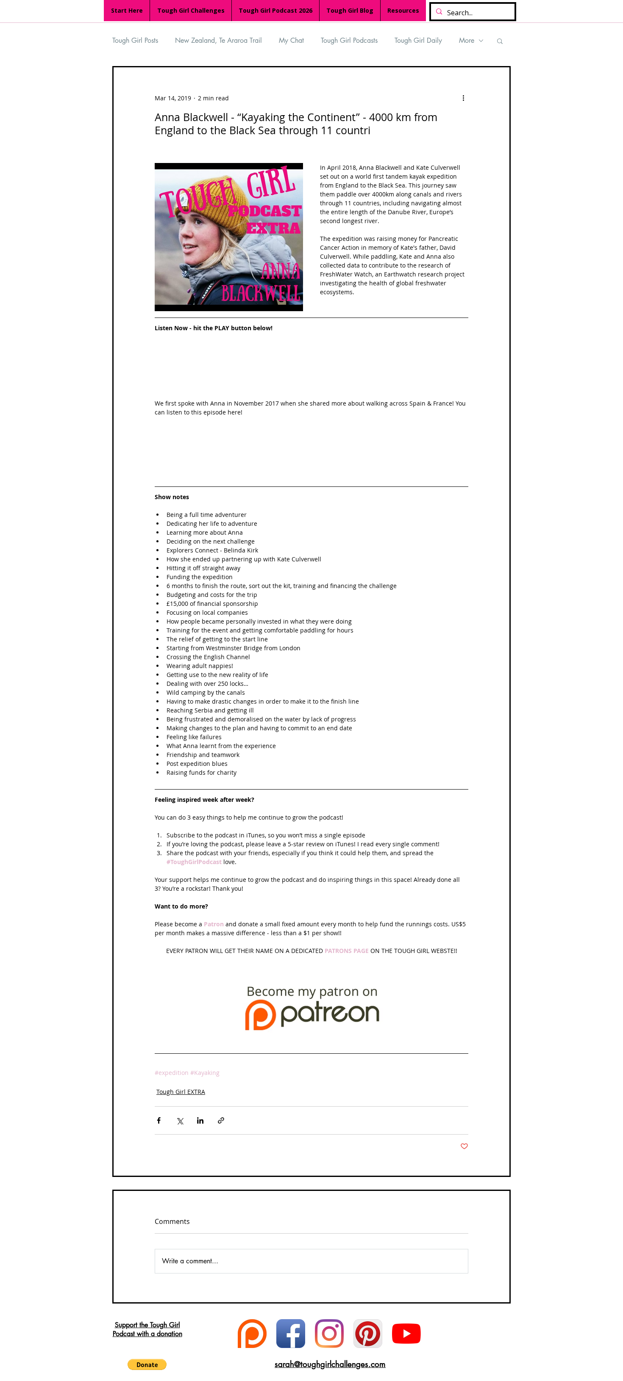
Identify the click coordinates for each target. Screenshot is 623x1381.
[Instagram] (329, 1333)
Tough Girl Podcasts (349, 40)
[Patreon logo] (252, 1333)
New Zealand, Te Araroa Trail (218, 40)
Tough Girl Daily (418, 40)
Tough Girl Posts (135, 40)
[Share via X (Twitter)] (179, 1120)
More (466, 40)
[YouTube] (406, 1333)
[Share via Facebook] (159, 1120)
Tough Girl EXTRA (180, 1092)
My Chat (291, 40)
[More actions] (463, 98)
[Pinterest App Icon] (367, 1333)
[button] (500, 40)
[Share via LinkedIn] (200, 1120)
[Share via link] (221, 1120)
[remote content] (311, 370)
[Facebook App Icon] (290, 1333)
